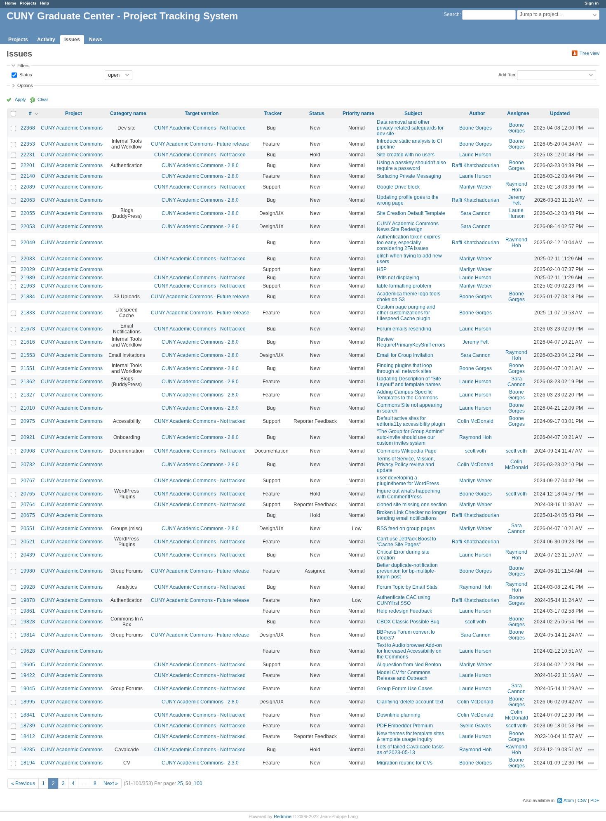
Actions (591, 128)
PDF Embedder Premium (405, 726)
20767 (28, 481)
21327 (28, 395)
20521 (28, 542)
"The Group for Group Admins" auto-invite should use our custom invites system (410, 437)
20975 (28, 421)
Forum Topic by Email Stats (407, 587)
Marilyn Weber (475, 187)
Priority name (358, 113)
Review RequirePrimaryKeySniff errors (411, 342)
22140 (28, 176)
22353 (28, 144)
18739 (28, 726)
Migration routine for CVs (404, 763)
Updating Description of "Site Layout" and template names (409, 381)
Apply (20, 99)
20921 (28, 437)
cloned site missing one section (412, 504)
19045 (28, 688)
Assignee (518, 113)
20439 (28, 555)
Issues (72, 39)
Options (25, 85)
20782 (28, 464)
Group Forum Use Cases (404, 688)
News (95, 39)
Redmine (282, 816)
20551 (28, 528)
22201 (28, 165)
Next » (110, 783)
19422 (28, 675)
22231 (28, 155)
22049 (28, 242)
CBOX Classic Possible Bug (408, 622)
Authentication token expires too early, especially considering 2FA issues (408, 242)
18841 (28, 715)
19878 (28, 600)
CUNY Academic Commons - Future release (200, 144)
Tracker (273, 113)
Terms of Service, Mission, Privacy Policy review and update (406, 464)
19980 (28, 571)
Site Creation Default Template (411, 213)
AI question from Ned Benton (409, 665)
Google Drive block (398, 187)
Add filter (507, 74)
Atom (569, 800)
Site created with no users (406, 155)
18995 (28, 702)
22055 (28, 213)
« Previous (23, 783)
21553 (28, 355)
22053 (28, 226)
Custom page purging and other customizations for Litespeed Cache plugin (406, 312)
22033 (28, 259)
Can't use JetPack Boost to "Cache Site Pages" (406, 541)
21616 (28, 342)
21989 (28, 278)
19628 (28, 651)
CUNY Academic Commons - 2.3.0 (200, 763)
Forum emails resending (404, 329)
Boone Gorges (475, 128)
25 (180, 783)
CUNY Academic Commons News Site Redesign (408, 226)
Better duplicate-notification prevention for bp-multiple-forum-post (407, 571)
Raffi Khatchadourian (475, 165)
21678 (28, 329)
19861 (28, 611)
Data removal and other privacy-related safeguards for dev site (410, 128)
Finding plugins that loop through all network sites (404, 368)
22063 (28, 200)
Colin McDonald (475, 421)
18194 (28, 763)
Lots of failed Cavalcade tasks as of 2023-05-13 (410, 749)
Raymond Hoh (516, 187)
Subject (413, 113)
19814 (28, 635)
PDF (594, 800)
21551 (28, 368)
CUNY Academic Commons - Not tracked (200, 128)
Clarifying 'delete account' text (410, 702)
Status (25, 74)
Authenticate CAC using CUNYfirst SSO (403, 600)
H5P (382, 269)
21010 (28, 408)
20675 (28, 515)
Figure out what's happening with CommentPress (408, 494)
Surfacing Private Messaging (409, 176)
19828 (28, 622)
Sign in (592, 3)
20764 (28, 504)
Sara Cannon (475, 213)
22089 (28, 187)
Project (73, 113)
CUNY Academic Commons (72, 128)
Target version (201, 113)
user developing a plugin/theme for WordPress (408, 480)
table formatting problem (404, 286)
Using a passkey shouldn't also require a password (411, 165)
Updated (560, 113)
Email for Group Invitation (405, 355)
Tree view (589, 53)
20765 (28, 494)
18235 (28, 750)
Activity (46, 39)
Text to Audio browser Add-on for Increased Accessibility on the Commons (409, 651)
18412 (28, 736)
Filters (23, 65)
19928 (28, 587)
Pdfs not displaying (398, 278)
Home (10, 3)
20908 (28, 451)
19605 (28, 665)
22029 (28, 269)
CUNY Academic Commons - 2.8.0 (200, 165)
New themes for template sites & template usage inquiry (410, 736)
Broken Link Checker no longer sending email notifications (411, 515)
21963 (28, 286)
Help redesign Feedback (404, 611)
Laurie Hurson (475, 155)
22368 (28, 128)
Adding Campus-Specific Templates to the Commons (407, 395)
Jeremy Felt (516, 200)
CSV (582, 800)
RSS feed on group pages (406, 528)
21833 (28, 313)
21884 (28, 297)
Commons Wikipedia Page (407, 451)
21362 (28, 382)
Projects (28, 3)
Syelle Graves (475, 726)
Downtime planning (398, 715)
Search (452, 14)
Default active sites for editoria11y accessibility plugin (411, 421)
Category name (128, 113)
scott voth (475, 451)
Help (44, 3)
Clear (43, 99)
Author (477, 113)
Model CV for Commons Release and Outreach (403, 675)
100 (198, 783)
